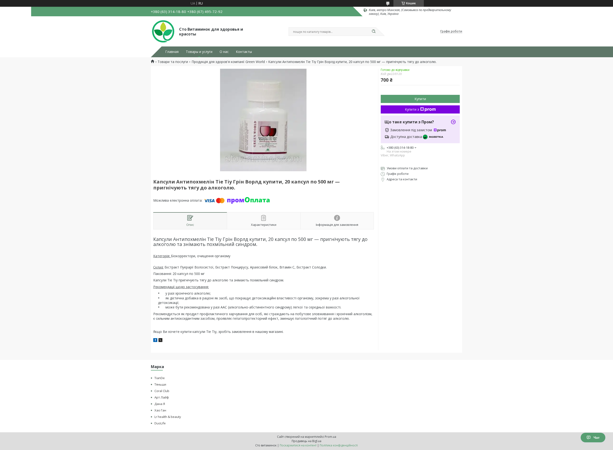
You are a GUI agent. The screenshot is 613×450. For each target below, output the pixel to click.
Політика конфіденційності (339, 445)
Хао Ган (160, 410)
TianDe (159, 378)
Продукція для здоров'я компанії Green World (228, 62)
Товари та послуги (173, 62)
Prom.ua (330, 437)
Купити (420, 99)
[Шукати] (373, 31)
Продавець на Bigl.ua (306, 441)
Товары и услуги (199, 51)
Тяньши (160, 384)
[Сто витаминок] (163, 31)
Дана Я (159, 404)
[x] (160, 340)
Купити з (412, 109)
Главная (172, 51)
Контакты (244, 51)
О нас (224, 51)
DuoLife (160, 423)
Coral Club (161, 391)
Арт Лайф (161, 397)
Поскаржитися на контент (298, 445)
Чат (597, 437)
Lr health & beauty (167, 417)
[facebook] (155, 340)
